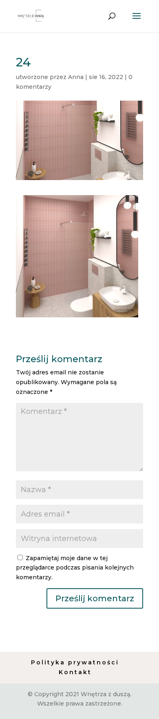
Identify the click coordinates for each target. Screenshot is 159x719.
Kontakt (75, 672)
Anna (76, 77)
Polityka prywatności (75, 662)
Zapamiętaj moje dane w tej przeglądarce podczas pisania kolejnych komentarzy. (75, 567)
